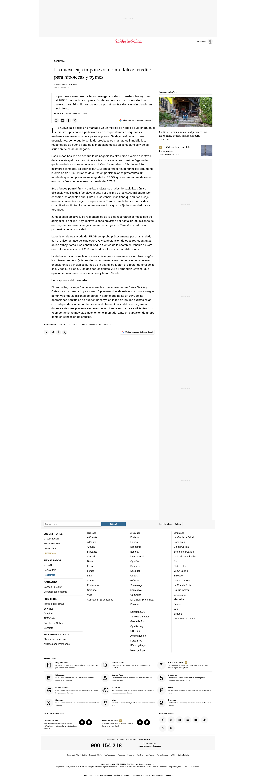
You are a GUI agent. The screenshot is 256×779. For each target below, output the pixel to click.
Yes (176, 608)
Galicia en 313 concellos (100, 599)
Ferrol (90, 566)
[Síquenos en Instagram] (179, 719)
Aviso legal (88, 775)
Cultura (134, 575)
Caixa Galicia (63, 324)
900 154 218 (106, 745)
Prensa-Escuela (162, 755)
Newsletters (50, 570)
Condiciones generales (141, 775)
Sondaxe (130, 755)
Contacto (48, 627)
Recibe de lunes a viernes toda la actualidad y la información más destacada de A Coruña (133, 690)
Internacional (137, 556)
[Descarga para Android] (89, 722)
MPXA (173, 755)
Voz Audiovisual (109, 755)
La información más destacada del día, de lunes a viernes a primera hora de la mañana (76, 665)
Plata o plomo (181, 566)
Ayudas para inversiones (57, 644)
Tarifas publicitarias (54, 603)
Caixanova (75, 324)
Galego (178, 524)
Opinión (134, 561)
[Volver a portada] (128, 41)
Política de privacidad (103, 775)
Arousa (91, 546)
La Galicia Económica (141, 599)
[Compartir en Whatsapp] (56, 120)
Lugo (89, 575)
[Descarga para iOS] (82, 722)
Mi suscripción (51, 538)
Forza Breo (136, 640)
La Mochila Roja (182, 585)
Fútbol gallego (137, 645)
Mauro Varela (105, 324)
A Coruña (92, 537)
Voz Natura (150, 755)
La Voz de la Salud (184, 537)
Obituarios (135, 594)
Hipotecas (93, 324)
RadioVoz (121, 755)
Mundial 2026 (137, 611)
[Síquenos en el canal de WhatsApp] (162, 728)
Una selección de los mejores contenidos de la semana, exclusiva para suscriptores (188, 665)
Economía (135, 546)
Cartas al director (52, 587)
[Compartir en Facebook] (68, 120)
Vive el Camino (182, 580)
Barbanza (92, 551)
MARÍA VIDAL (164, 139)
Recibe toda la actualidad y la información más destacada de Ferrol (189, 690)
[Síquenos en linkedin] (187, 719)
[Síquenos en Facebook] (162, 719)
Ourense (91, 580)
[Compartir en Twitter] (74, 120)
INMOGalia (49, 618)
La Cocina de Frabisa (185, 556)
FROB (84, 324)
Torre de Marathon (139, 616)
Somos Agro (136, 585)
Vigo (89, 594)
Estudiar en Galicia (184, 551)
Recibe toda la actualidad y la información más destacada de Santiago (77, 702)
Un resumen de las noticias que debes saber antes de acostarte (131, 665)
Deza (90, 561)
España (134, 551)
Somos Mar (136, 590)
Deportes (135, 566)
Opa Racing (136, 626)
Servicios (48, 608)
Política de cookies (121, 775)
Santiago (92, 590)
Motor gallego (137, 650)
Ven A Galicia (181, 570)
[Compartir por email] (62, 120)
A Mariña (91, 542)
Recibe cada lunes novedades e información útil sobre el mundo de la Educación (75, 677)
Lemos (90, 570)
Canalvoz (139, 755)
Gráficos (134, 580)
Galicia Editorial (183, 755)
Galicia (134, 542)
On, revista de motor (184, 618)
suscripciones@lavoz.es (150, 746)
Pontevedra (93, 585)
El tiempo (135, 604)
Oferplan (48, 613)
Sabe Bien (179, 542)
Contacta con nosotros (55, 591)
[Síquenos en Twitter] (171, 719)
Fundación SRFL (95, 755)
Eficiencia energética (55, 639)
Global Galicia (181, 546)
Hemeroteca (50, 548)
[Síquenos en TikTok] (204, 719)
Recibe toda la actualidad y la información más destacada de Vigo (133, 702)
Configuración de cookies (162, 775)
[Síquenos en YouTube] (196, 719)
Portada (134, 537)
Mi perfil (48, 565)
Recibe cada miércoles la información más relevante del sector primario (132, 677)
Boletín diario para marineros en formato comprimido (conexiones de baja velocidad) (186, 677)
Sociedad (135, 570)
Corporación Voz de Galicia (77, 755)
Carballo (91, 556)
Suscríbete (50, 553)
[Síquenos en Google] (171, 728)
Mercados (179, 599)
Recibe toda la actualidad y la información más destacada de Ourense (189, 702)
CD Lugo (135, 631)
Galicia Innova (181, 590)
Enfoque (178, 575)
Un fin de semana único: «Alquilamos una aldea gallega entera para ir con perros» (183, 133)
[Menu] (45, 41)
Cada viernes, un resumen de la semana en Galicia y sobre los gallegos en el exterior (76, 690)
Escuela (178, 613)
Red (176, 561)
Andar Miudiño (138, 635)
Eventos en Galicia (53, 623)
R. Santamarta (60, 85)
